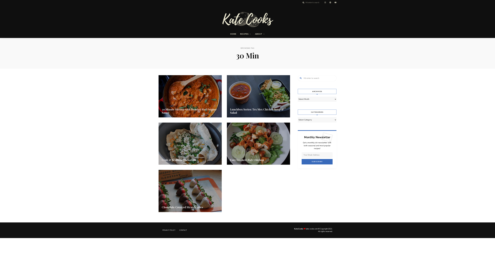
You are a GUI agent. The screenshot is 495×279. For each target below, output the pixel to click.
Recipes (244, 34)
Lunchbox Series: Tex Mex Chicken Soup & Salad (257, 110)
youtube (335, 2)
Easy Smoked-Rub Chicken (247, 160)
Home (233, 34)
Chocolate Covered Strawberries (182, 207)
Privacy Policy (168, 230)
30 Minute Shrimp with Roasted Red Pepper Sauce (189, 110)
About (258, 34)
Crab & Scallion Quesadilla (179, 160)
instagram (325, 2)
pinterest (330, 2)
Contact (183, 230)
